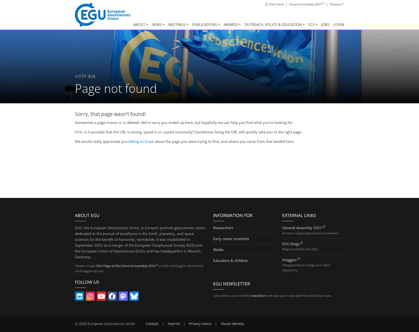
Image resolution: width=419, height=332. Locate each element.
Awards (231, 24)
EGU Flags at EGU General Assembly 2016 (126, 266)
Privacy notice (200, 324)
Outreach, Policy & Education (273, 24)
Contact (152, 324)
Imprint (174, 324)
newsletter (258, 295)
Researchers (223, 227)
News (157, 24)
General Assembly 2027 (302, 227)
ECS (311, 24)
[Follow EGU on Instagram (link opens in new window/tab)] (90, 297)
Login (338, 24)
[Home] (102, 15)
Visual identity (232, 324)
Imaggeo (289, 259)
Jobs (325, 24)
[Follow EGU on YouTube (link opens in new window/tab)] (101, 297)
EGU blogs (290, 243)
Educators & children (230, 260)
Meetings (176, 24)
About (139, 24)
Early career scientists (231, 238)
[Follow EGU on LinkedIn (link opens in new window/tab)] (79, 297)
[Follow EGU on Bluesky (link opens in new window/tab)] (134, 297)
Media (218, 249)
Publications (204, 24)
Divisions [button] (336, 4)
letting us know (141, 141)
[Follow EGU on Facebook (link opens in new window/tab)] (112, 297)
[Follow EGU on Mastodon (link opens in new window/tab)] (123, 297)
